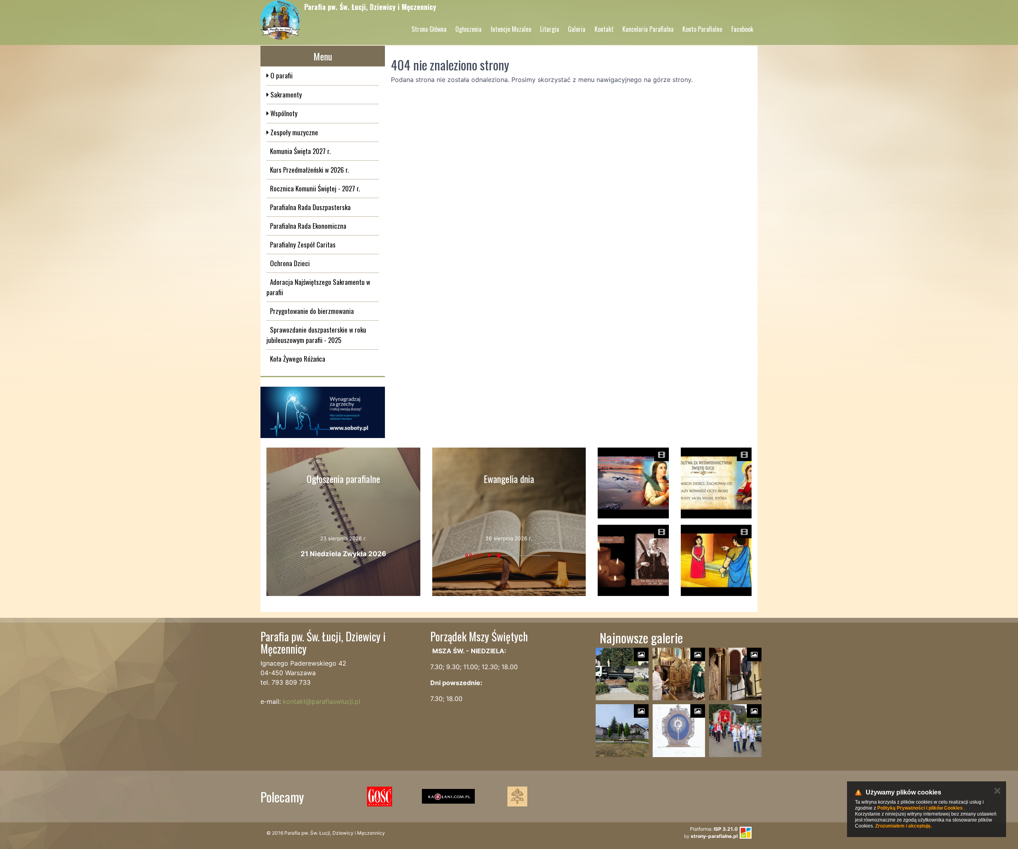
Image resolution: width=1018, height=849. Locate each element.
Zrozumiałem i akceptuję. (903, 826)
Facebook (742, 29)
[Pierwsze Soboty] (322, 412)
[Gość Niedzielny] (379, 796)
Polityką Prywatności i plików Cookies (920, 808)
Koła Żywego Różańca (297, 359)
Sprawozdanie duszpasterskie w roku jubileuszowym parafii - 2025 (316, 335)
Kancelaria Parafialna (648, 29)
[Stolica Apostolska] (517, 796)
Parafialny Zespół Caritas (303, 244)
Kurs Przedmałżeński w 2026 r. (309, 170)
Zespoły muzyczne (293, 132)
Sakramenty (285, 94)
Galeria (576, 29)
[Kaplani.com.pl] (448, 796)
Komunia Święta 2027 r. (300, 151)
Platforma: (714, 829)
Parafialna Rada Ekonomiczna (308, 226)
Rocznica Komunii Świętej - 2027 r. (315, 188)
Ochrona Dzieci (290, 263)
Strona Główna (429, 29)
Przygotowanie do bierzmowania (312, 311)
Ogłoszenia (468, 29)
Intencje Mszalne (511, 29)
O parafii (281, 75)
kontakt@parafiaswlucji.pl (321, 701)
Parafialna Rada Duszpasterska (310, 207)
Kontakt (604, 29)
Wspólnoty (283, 113)
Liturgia (549, 29)
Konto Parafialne (702, 29)
